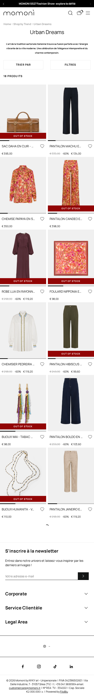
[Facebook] (23, 666)
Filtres (70, 65)
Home (7, 24)
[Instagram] (39, 666)
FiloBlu (64, 691)
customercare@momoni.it (24, 688)
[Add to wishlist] (42, 146)
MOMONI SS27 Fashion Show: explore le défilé (47, 3)
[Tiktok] (55, 666)
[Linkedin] (71, 666)
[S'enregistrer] (83, 576)
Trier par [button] (23, 65)
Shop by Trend (22, 24)
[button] (47, 3)
